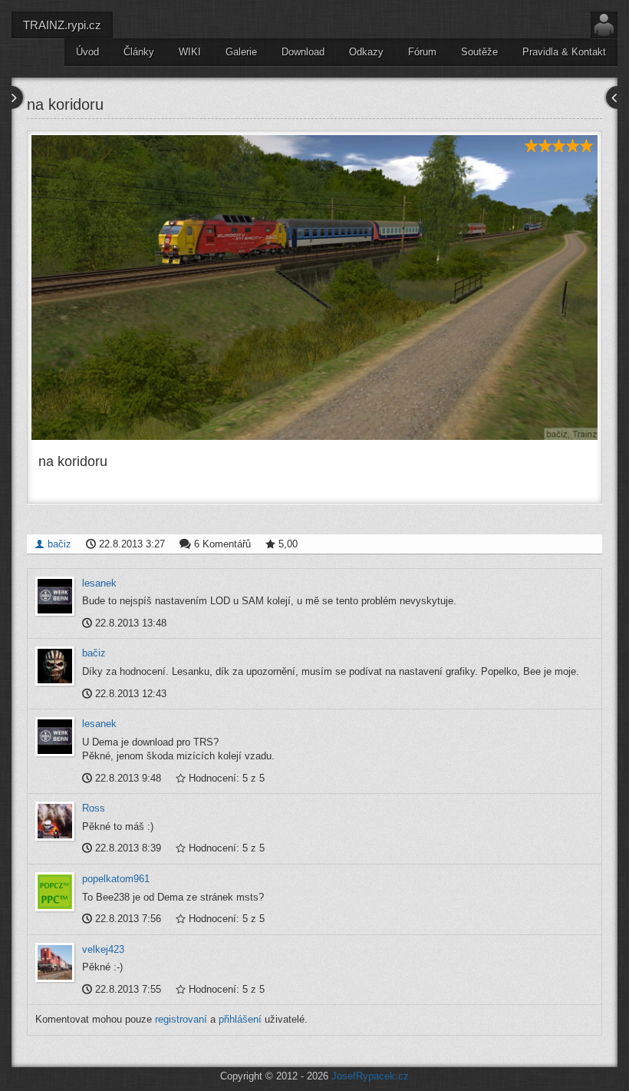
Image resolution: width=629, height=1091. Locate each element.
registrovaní (181, 1019)
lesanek (99, 583)
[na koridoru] (314, 287)
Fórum (422, 52)
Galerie (241, 52)
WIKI (190, 52)
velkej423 (103, 949)
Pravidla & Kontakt (564, 52)
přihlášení (240, 1019)
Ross (93, 808)
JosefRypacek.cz (370, 1076)
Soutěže (479, 52)
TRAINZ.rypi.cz (62, 24)
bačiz (57, 544)
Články (138, 52)
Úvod (87, 52)
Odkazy (366, 52)
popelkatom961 (116, 878)
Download (303, 52)
